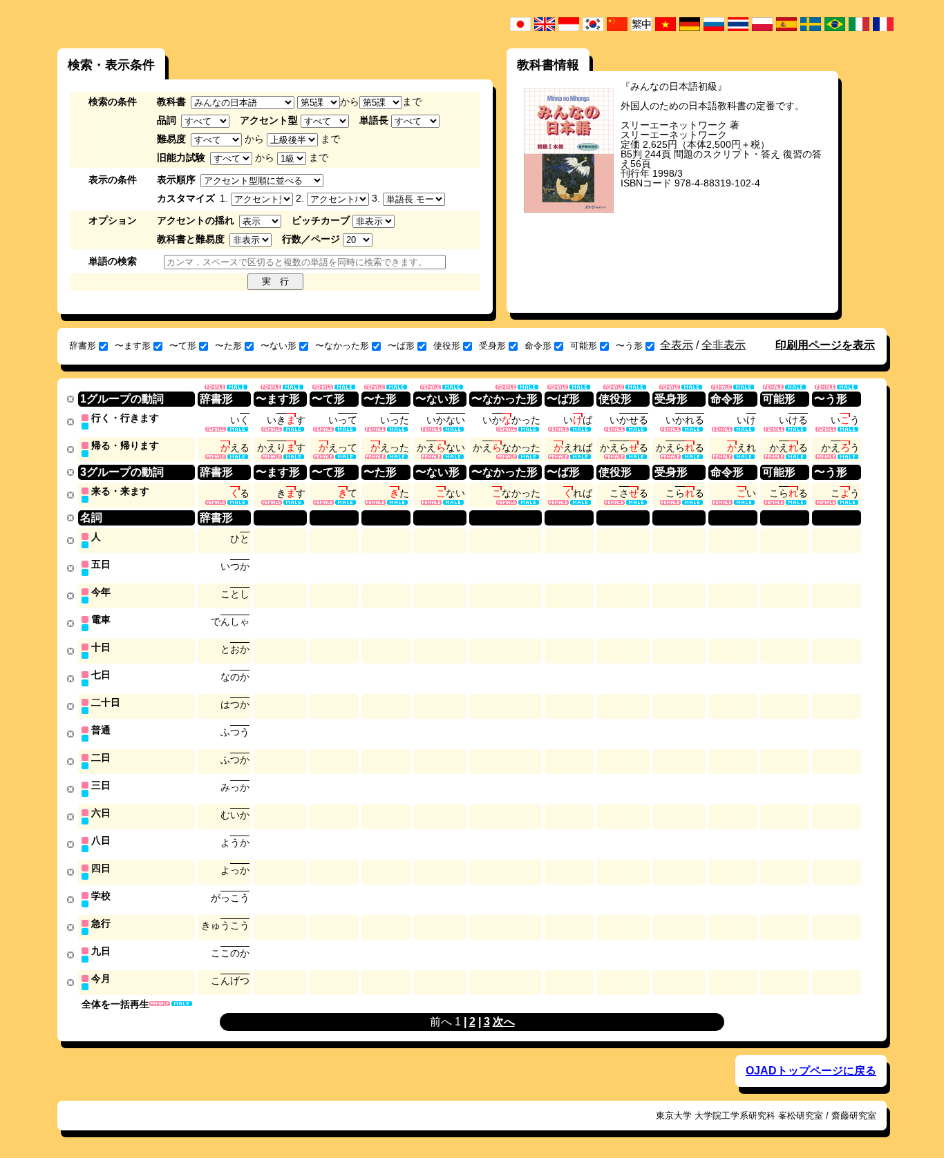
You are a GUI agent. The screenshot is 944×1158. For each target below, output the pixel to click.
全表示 (676, 345)
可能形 (583, 345)
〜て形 (182, 345)
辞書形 (82, 345)
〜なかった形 (342, 345)
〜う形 (629, 345)
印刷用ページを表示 (825, 345)
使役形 (446, 345)
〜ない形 (278, 345)
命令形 (538, 345)
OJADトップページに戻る (811, 1071)
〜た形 (228, 345)
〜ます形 (133, 345)
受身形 (492, 345)
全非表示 (723, 345)
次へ (504, 1021)
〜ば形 (401, 345)
